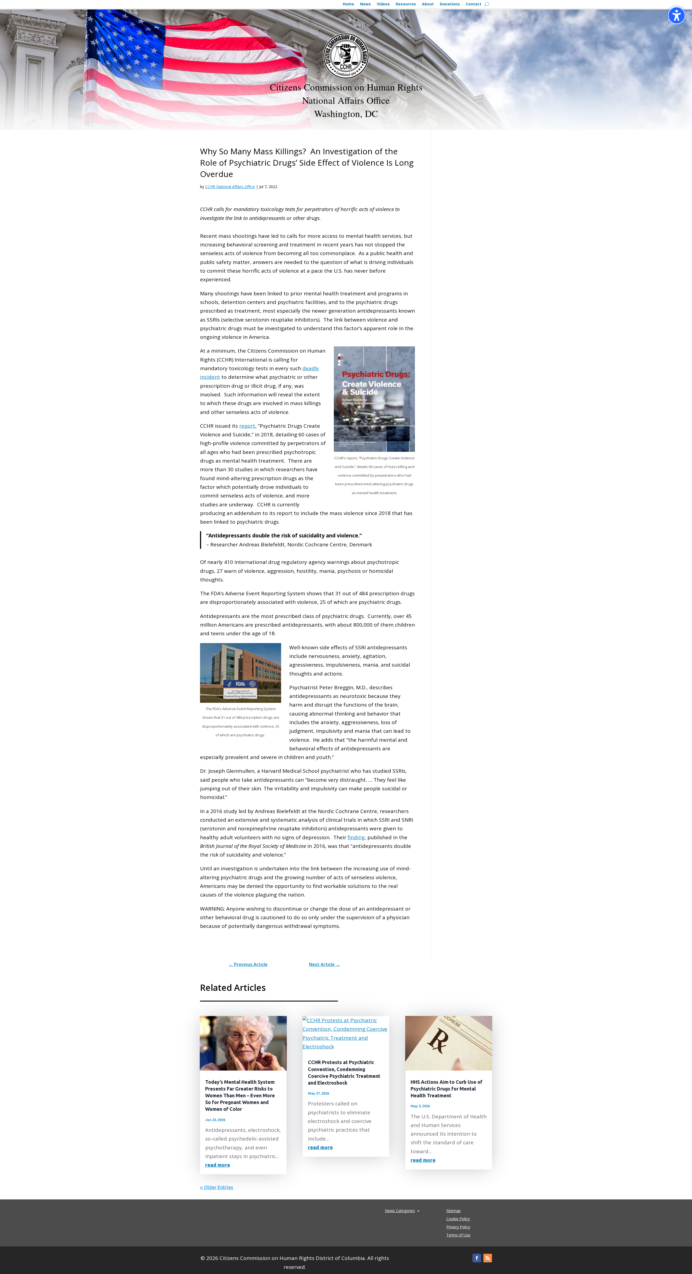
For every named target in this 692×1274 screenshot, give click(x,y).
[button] (477, 1258)
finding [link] (356, 837)
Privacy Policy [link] (458, 1227)
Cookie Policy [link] (458, 1219)
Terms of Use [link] (458, 1235)
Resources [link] (406, 4)
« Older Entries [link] (216, 1187)
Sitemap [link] (453, 1211)
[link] (248, 964)
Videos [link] (383, 4)
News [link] (365, 4)
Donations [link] (450, 4)
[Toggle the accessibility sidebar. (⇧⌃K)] (676, 15)
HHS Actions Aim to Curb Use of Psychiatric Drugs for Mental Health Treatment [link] (447, 1088)
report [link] (247, 425)
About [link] (428, 4)
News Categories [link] (400, 1210)
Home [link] (348, 4)
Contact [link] (473, 4)
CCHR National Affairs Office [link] (230, 186)
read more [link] (217, 1165)
